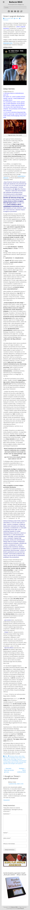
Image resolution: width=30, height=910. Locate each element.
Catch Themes (20, 908)
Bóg (4, 757)
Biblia (6, 756)
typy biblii (5, 763)
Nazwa (5, 832)
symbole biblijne (7, 762)
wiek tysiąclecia (19, 763)
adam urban (21, 756)
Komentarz (6, 814)
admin (16, 18)
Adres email (7, 838)
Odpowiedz (6, 800)
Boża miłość (19, 757)
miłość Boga (13, 759)
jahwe (23, 757)
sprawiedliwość (14, 760)
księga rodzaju (6, 759)
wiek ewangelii (11, 763)
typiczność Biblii (15, 762)
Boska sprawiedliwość (11, 757)
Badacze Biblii (15, 2)
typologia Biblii (22, 762)
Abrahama (12, 756)
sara (10, 760)
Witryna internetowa (9, 843)
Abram (16, 756)
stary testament (22, 760)
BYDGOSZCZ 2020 (7, 43)
